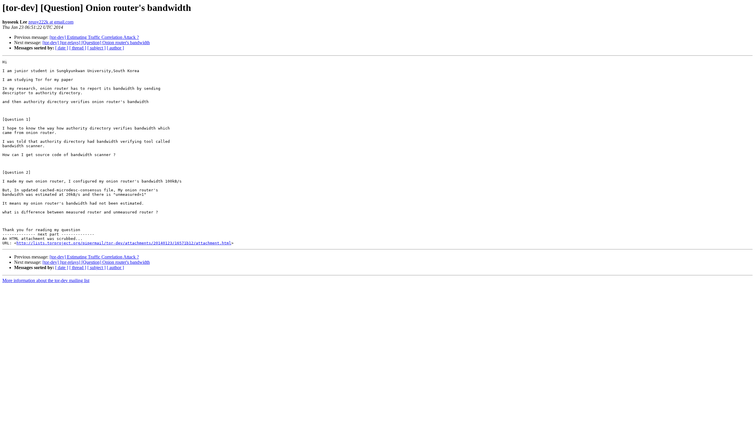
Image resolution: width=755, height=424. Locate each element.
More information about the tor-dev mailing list (45, 280)
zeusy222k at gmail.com (50, 21)
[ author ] (115, 47)
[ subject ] (96, 47)
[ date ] (61, 47)
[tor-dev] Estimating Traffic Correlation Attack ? (94, 37)
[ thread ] (77, 47)
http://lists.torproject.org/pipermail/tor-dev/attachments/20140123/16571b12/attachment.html (124, 243)
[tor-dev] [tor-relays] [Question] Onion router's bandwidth (96, 42)
